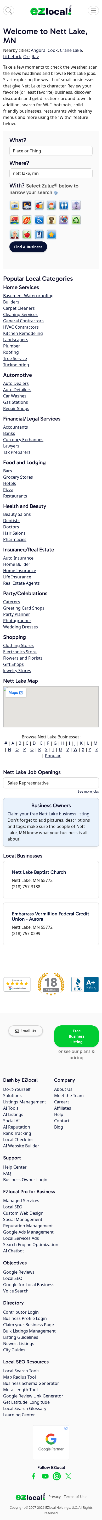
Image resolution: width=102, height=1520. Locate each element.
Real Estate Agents (21, 583)
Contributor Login (21, 1312)
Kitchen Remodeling (23, 333)
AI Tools (11, 1108)
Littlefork (12, 56)
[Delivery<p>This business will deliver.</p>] (14, 220)
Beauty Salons (17, 514)
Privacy (54, 1496)
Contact (62, 1121)
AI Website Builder (21, 1146)
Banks (9, 433)
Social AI (11, 1121)
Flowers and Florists (23, 658)
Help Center (15, 1167)
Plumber (11, 346)
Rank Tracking (17, 1133)
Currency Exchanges (23, 440)
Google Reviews (19, 1272)
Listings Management (24, 1102)
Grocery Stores (18, 477)
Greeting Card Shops (23, 608)
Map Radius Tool (19, 1377)
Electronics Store (20, 652)
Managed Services (21, 1200)
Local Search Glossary (24, 1408)
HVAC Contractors (21, 327)
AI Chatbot (13, 1251)
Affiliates (62, 1108)
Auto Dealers (16, 383)
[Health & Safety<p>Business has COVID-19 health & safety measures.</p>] (39, 234)
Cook (53, 50)
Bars (7, 471)
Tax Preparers (17, 452)
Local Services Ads (21, 1238)
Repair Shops (16, 408)
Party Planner (16, 614)
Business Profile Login (25, 1318)
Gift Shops (13, 664)
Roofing (11, 352)
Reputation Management (28, 1226)
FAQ (7, 1173)
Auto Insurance (18, 558)
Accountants (15, 427)
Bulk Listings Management (29, 1331)
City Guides (14, 1350)
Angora (38, 50)
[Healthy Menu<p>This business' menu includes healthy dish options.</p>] (27, 234)
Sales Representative (28, 783)
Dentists (11, 520)
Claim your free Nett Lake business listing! (49, 814)
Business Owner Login (25, 1179)
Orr (26, 56)
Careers (62, 1102)
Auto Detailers (17, 390)
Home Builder (16, 564)
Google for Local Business (28, 1284)
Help (58, 1114)
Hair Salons (14, 533)
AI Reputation (16, 1127)
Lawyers (11, 446)
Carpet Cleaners (19, 308)
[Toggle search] (8, 10)
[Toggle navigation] (93, 10)
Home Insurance (19, 570)
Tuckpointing (16, 365)
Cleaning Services (20, 314)
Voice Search (16, 1291)
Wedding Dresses (20, 627)
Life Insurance (17, 577)
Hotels (9, 483)
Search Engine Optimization (30, 1244)
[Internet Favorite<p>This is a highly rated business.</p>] (51, 234)
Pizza (8, 490)
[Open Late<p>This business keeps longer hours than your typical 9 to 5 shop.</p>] (27, 205)
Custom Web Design (23, 1213)
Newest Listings (18, 1343)
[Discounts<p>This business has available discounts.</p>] (27, 220)
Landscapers (15, 339)
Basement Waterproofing (28, 296)
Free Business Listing (76, 1036)
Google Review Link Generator (33, 1396)
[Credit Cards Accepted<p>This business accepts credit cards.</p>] (39, 205)
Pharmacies (14, 539)
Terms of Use (75, 1496)
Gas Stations (15, 402)
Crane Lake (71, 50)
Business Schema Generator (31, 1383)
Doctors (11, 527)
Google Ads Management (28, 1232)
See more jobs (88, 791)
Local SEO (12, 1207)
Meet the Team (69, 1095)
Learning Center (19, 1415)
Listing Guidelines (20, 1337)
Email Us (28, 1030)
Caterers (11, 602)
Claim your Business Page (28, 1325)
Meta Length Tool (20, 1389)
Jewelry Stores (17, 670)
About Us (63, 1089)
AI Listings (13, 1114)
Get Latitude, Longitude (26, 1402)
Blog (58, 1127)
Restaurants (15, 496)
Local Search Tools (21, 1371)
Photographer (17, 620)
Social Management (22, 1219)
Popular (53, 756)
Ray (35, 56)
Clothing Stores (18, 645)
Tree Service (15, 358)
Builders (11, 302)
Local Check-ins (18, 1139)
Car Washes (14, 396)
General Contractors (23, 321)
